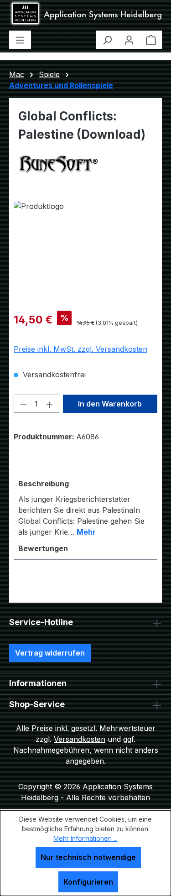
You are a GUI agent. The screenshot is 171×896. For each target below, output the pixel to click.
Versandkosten (79, 739)
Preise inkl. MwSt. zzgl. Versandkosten (80, 349)
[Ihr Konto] (129, 40)
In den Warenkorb (110, 403)
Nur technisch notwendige (88, 857)
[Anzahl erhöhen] (49, 404)
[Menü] (20, 40)
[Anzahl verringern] (23, 404)
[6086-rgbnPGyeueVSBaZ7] (85, 252)
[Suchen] (107, 40)
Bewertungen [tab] (43, 548)
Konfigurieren (88, 881)
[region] (85, 252)
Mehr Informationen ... (85, 838)
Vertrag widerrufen (50, 652)
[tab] (85, 507)
